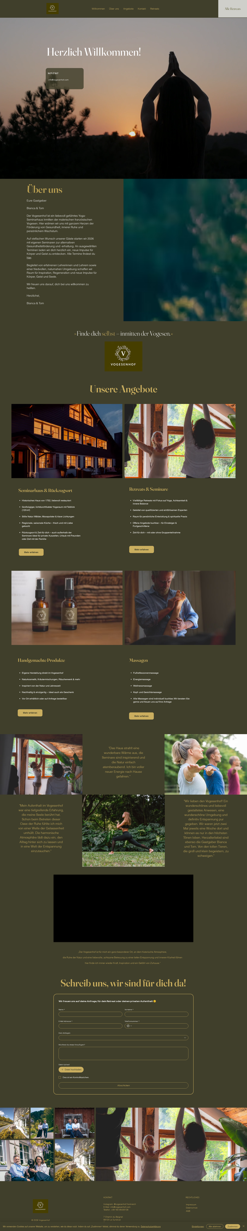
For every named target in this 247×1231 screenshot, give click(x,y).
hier (29, 257)
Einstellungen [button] (198, 1226)
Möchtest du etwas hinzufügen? (72, 1045)
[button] (28, 8)
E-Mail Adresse (65, 1021)
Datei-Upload (64, 1064)
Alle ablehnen (215, 1226)
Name (62, 1009)
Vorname (129, 1009)
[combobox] (123, 1037)
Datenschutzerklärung (151, 1226)
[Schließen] (243, 1226)
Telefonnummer (132, 1021)
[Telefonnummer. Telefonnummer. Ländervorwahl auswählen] (129, 1026)
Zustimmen (233, 1226)
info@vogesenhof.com (120, 1207)
